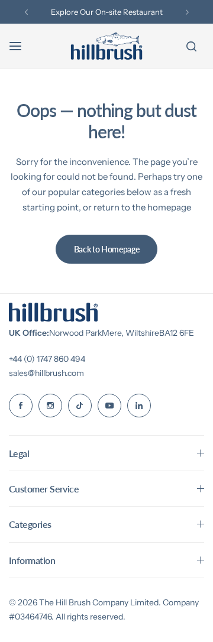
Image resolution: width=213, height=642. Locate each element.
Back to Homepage (107, 249)
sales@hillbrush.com (46, 373)
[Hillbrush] (106, 46)
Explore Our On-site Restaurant (107, 12)
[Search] (191, 46)
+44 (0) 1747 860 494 (47, 359)
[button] (26, 12)
